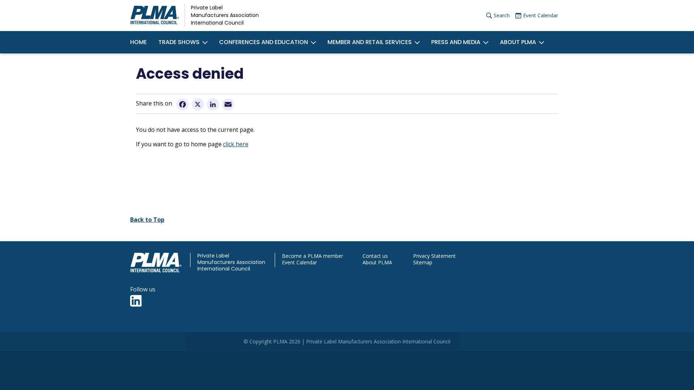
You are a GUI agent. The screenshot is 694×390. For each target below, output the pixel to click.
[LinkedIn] (212, 104)
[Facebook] (182, 104)
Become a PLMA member (312, 256)
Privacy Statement (434, 256)
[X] (197, 104)
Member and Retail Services (369, 42)
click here (235, 144)
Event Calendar (540, 15)
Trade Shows (179, 42)
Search (502, 15)
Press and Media (455, 42)
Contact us (375, 256)
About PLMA (518, 42)
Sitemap (422, 262)
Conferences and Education (263, 42)
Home (138, 42)
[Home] (154, 15)
